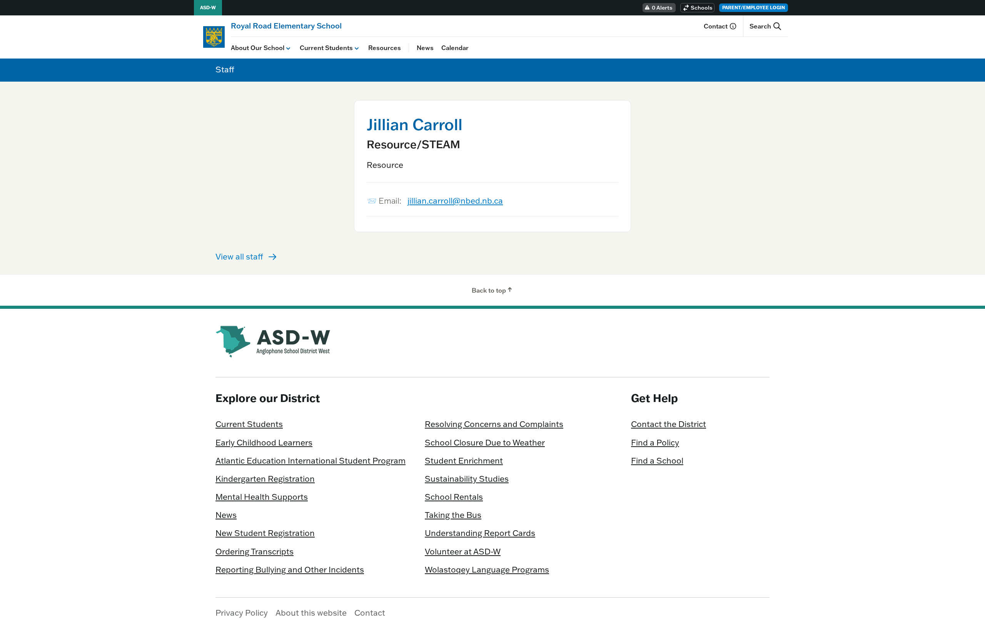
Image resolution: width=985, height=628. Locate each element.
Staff (224, 69)
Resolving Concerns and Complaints (494, 424)
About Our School (257, 48)
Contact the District (668, 424)
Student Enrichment (464, 461)
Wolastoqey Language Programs (487, 569)
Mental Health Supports (261, 497)
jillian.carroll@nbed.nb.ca (455, 201)
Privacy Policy (241, 613)
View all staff (239, 256)
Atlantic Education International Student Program (310, 461)
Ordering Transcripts (254, 551)
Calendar (455, 48)
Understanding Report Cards (480, 533)
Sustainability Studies (467, 479)
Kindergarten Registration (265, 479)
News (425, 48)
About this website (311, 613)
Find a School (657, 461)
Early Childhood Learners (263, 442)
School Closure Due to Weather (485, 442)
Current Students (326, 48)
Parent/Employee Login (753, 7)
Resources (384, 48)
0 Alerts (662, 7)
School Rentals (454, 497)
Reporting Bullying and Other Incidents (289, 569)
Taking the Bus (453, 515)
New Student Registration (265, 533)
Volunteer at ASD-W (463, 551)
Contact (716, 26)
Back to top (489, 290)
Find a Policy (655, 442)
